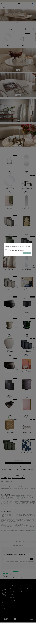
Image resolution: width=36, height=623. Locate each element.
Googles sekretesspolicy (21, 250)
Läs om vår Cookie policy (15, 250)
